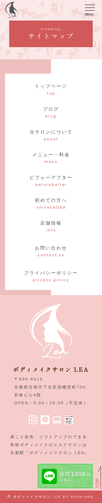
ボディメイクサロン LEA (37, 496)
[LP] (56, 420)
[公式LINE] (45, 420)
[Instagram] (33, 420)
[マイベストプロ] (68, 420)
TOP (97, 483)
